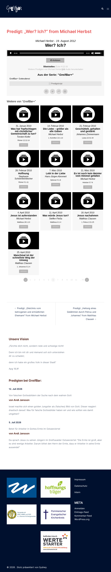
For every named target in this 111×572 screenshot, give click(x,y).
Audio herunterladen (74, 69)
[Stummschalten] (92, 53)
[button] (102, 9)
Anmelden (79, 508)
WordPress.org (81, 519)
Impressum (80, 479)
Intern (77, 492)
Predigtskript (56, 83)
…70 (82, 280)
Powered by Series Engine (94, 287)
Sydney (43, 567)
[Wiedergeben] (10, 53)
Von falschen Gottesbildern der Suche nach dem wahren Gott (40, 395)
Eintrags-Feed (81, 512)
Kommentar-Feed (83, 515)
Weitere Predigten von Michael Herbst (44, 69)
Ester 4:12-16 (62, 66)
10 (72, 280)
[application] (55, 53)
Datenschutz (80, 485)
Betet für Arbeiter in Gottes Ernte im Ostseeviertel (34, 428)
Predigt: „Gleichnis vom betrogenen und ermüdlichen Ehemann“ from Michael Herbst (31, 312)
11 (76, 280)
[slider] (52, 53)
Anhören (56, 60)
